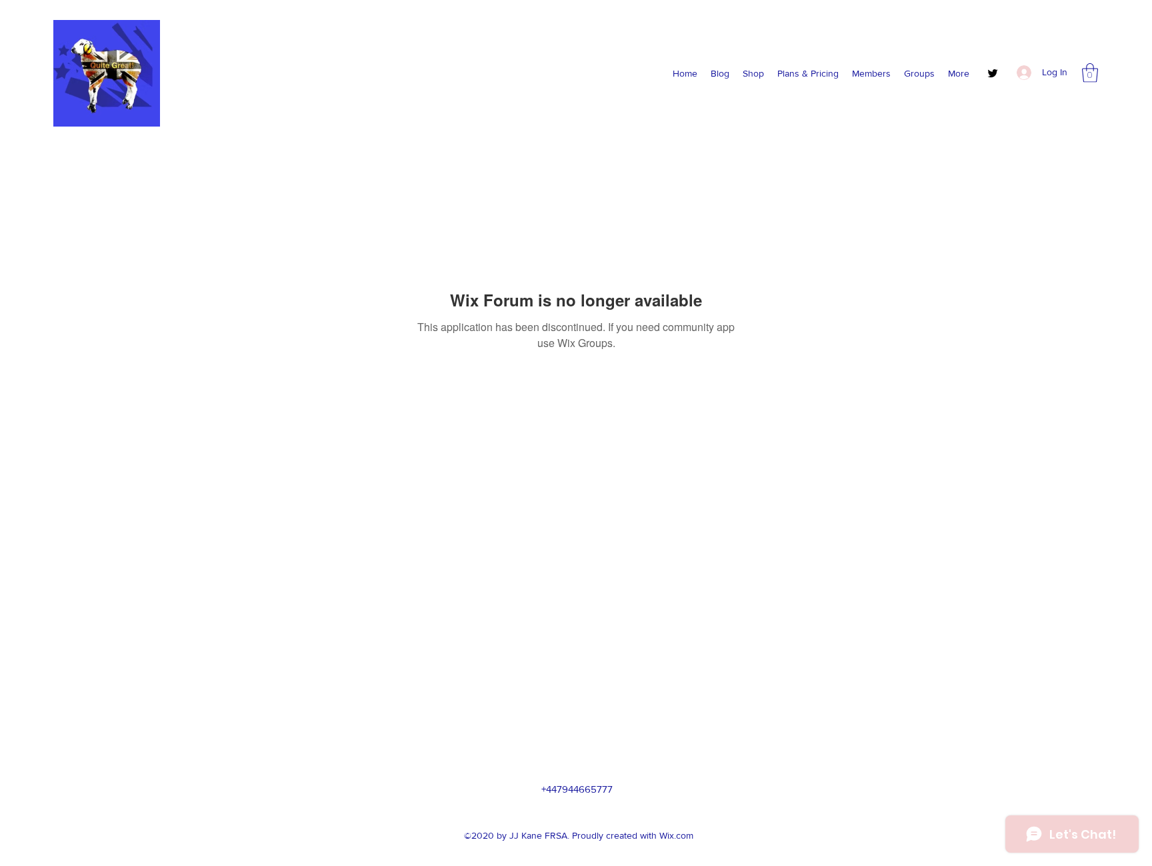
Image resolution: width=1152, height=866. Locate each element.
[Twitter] (992, 73)
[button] (1090, 73)
